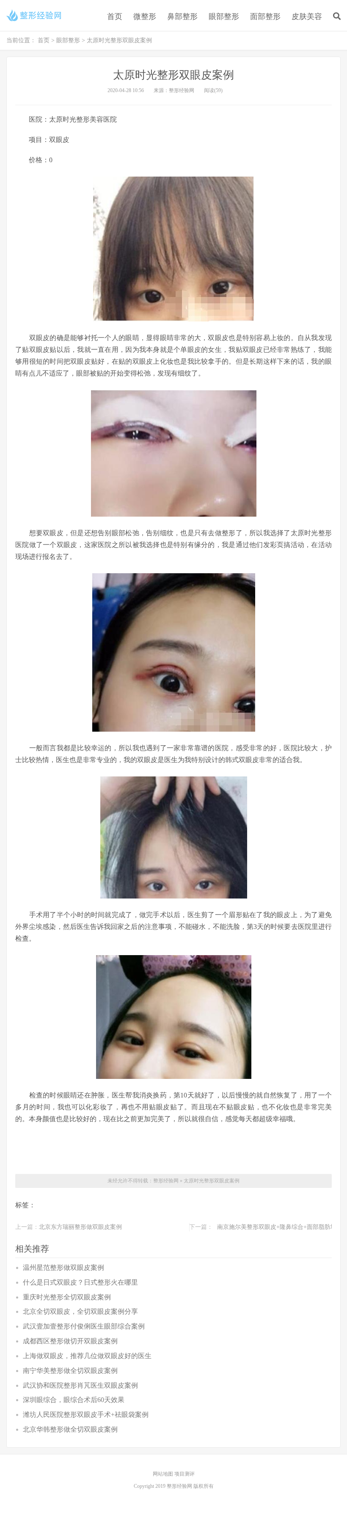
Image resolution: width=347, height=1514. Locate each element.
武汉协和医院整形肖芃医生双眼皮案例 (80, 1385)
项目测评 (184, 1474)
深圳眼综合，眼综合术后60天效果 (73, 1399)
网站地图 (163, 1474)
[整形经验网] (35, 15)
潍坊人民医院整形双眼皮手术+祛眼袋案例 (86, 1414)
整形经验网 (166, 1181)
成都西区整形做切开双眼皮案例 (70, 1341)
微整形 (144, 16)
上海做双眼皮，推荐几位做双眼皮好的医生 (87, 1355)
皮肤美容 (307, 16)
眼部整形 (224, 16)
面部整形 (265, 16)
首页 (114, 16)
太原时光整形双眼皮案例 (212, 1181)
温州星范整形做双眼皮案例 (63, 1267)
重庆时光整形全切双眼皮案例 (67, 1297)
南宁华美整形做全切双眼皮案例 (70, 1370)
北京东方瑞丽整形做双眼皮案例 (80, 1227)
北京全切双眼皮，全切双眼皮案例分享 (80, 1311)
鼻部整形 (182, 16)
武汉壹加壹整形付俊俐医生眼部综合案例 (84, 1326)
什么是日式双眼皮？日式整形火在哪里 (80, 1282)
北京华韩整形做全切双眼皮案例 (70, 1429)
